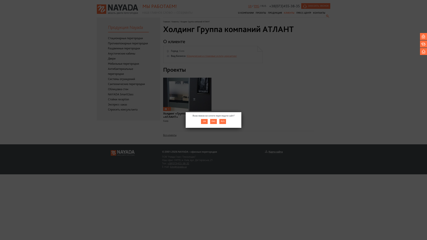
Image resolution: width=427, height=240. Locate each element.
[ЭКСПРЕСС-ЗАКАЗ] (423, 44)
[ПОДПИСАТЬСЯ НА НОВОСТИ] (423, 51)
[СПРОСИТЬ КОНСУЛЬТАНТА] (423, 36)
